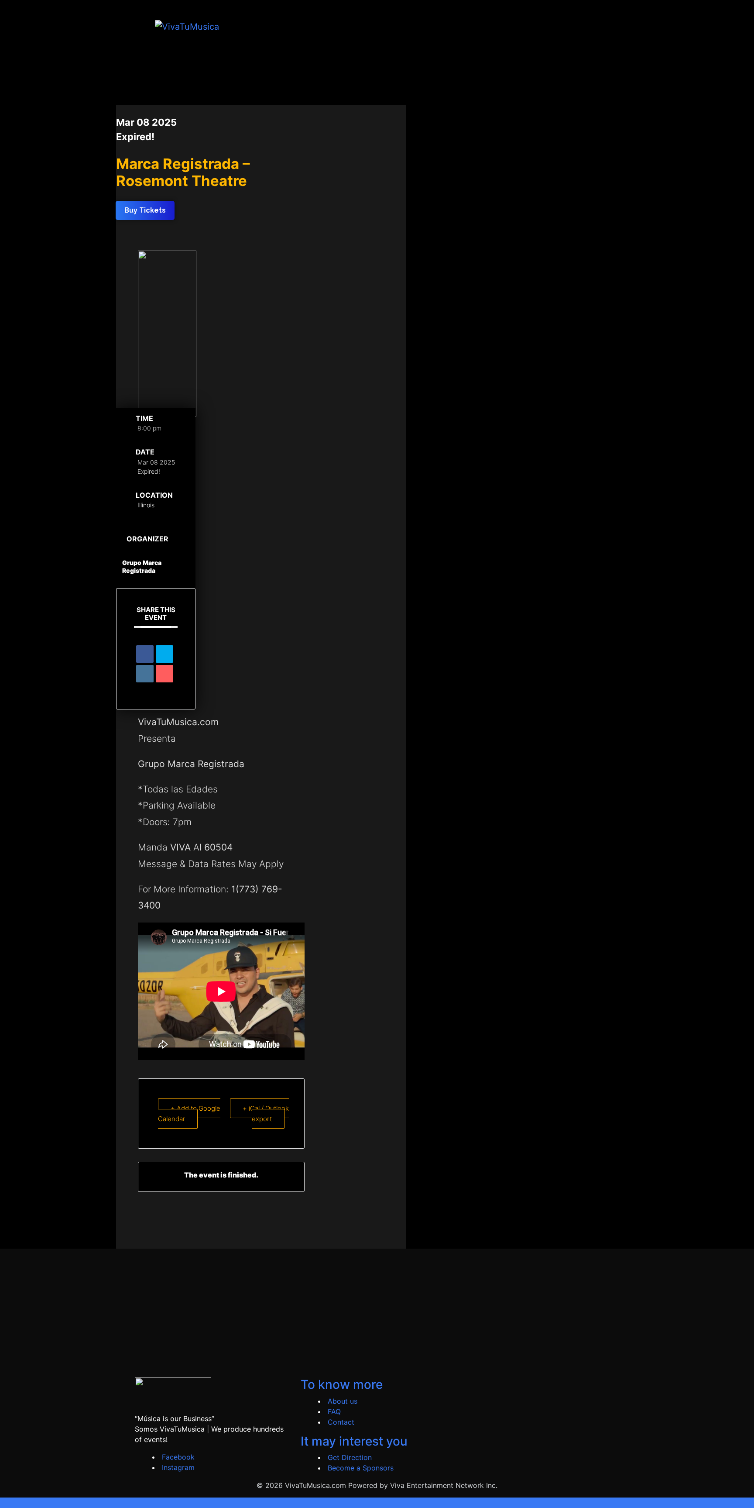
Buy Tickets (421, 26)
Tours (457, 26)
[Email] (164, 673)
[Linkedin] (145, 673)
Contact (341, 1422)
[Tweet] (164, 654)
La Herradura (587, 26)
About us (342, 1401)
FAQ (334, 1411)
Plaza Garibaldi (534, 26)
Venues (490, 26)
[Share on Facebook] (145, 654)
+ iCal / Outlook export (266, 1113)
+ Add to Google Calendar (189, 1113)
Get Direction (350, 1457)
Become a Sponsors (361, 1467)
